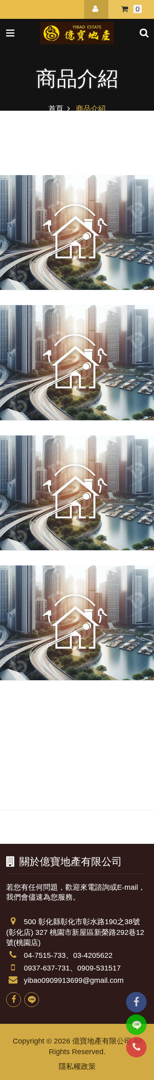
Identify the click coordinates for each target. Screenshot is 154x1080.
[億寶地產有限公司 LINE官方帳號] (31, 999)
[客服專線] (136, 1047)
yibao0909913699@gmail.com (74, 980)
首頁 (55, 109)
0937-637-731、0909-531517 (72, 968)
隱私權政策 (77, 1066)
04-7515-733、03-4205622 (68, 955)
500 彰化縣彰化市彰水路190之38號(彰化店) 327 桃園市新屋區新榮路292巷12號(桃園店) (75, 932)
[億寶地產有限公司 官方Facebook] (13, 999)
